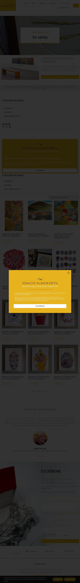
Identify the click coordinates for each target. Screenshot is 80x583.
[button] (68, 272)
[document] (40, 291)
